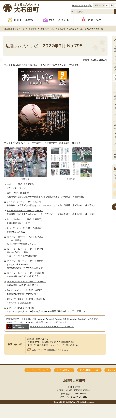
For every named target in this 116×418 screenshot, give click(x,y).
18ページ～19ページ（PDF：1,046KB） (26, 281)
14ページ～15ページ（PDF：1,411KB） (26, 260)
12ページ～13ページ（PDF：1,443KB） (26, 248)
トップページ (19, 29)
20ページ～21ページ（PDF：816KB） (25, 290)
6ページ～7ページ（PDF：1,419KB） (25, 219)
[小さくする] (107, 5)
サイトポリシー (64, 370)
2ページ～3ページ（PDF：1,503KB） (25, 201)
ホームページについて (37, 370)
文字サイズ (99, 5)
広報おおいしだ (47, 29)
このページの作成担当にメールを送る (50, 349)
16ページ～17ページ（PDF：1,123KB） (26, 272)
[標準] (111, 5)
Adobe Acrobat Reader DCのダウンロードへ (52, 326)
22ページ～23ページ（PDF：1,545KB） (26, 299)
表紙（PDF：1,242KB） (18, 193)
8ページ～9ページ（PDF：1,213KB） (25, 228)
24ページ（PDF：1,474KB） (21, 307)
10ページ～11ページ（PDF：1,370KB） (26, 236)
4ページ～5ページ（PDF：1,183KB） (25, 210)
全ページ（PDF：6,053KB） (21, 184)
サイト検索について (89, 370)
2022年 (61, 29)
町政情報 (32, 29)
